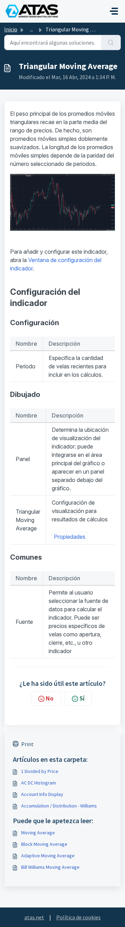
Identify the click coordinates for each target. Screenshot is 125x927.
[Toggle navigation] (114, 11)
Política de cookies (78, 917)
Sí (82, 698)
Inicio (10, 29)
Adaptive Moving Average (48, 855)
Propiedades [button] (69, 536)
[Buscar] (111, 42)
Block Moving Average (44, 844)
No (49, 698)
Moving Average (38, 832)
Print (27, 744)
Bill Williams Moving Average (50, 867)
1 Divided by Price (39, 771)
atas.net (34, 917)
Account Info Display (42, 794)
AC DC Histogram (38, 783)
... (31, 29)
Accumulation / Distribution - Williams (59, 806)
